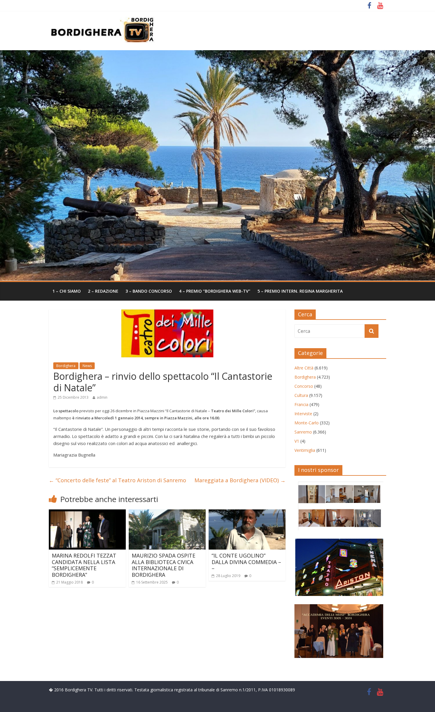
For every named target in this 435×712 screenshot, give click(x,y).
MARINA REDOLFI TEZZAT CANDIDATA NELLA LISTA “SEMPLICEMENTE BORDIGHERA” (84, 565)
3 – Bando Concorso (148, 291)
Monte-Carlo (306, 423)
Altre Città (303, 368)
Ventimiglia (304, 450)
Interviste (303, 413)
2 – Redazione (103, 291)
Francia (301, 404)
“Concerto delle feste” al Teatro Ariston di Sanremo (117, 480)
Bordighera (65, 365)
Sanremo (303, 432)
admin (102, 397)
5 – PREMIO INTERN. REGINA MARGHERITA (300, 291)
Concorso (303, 386)
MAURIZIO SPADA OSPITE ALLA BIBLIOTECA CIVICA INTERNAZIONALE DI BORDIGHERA (163, 565)
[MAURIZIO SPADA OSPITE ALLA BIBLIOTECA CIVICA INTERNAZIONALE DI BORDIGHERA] (167, 513)
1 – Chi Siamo (66, 291)
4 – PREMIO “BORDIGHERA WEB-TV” (214, 291)
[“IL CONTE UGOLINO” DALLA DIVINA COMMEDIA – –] (247, 513)
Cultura (301, 395)
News (87, 365)
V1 (296, 441)
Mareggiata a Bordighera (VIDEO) (240, 480)
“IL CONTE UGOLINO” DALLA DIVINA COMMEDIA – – (246, 562)
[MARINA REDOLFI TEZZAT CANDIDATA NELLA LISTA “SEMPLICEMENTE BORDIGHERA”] (87, 513)
